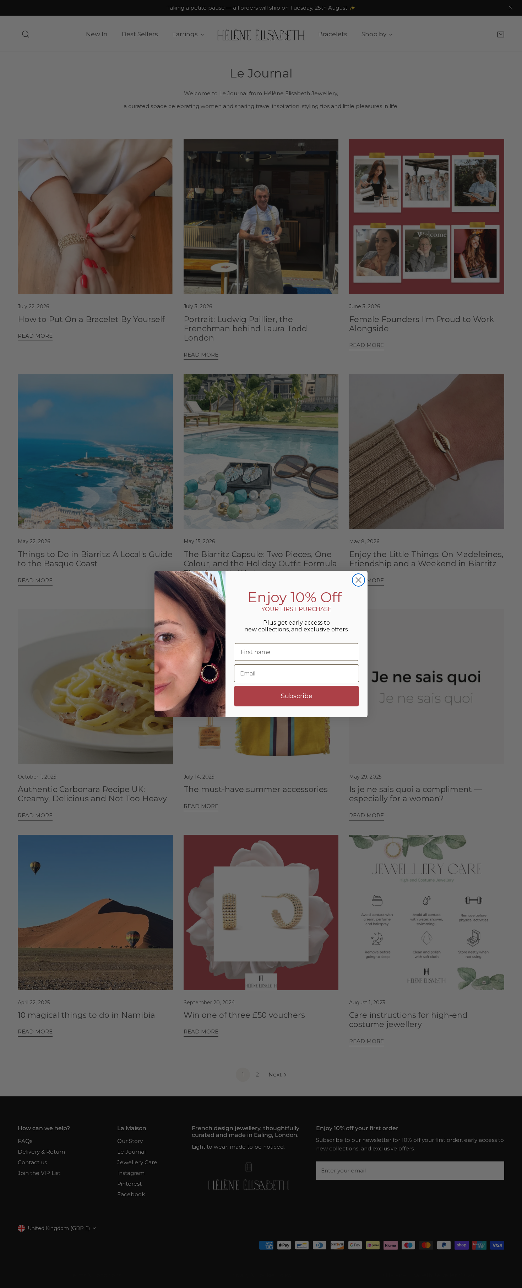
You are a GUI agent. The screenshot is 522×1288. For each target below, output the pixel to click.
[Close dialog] (358, 580)
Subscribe (296, 696)
